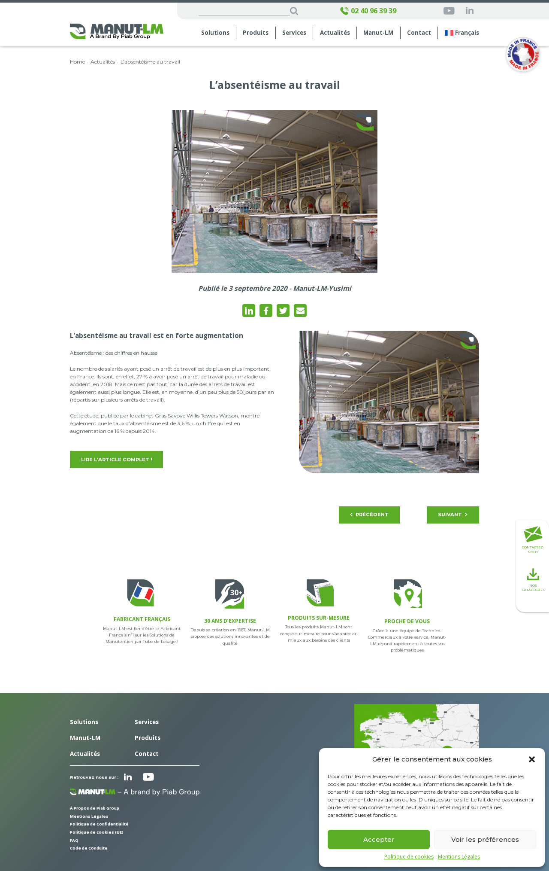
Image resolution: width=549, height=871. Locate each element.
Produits (255, 33)
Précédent (372, 515)
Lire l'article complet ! (116, 460)
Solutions (215, 33)
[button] (532, 759)
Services (147, 722)
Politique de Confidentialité (99, 824)
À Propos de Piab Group (94, 808)
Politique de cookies (409, 856)
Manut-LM (85, 738)
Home (77, 61)
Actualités (335, 33)
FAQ (74, 840)
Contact (419, 33)
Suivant (450, 515)
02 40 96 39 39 (373, 10)
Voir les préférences (485, 839)
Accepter (379, 839)
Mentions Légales (459, 856)
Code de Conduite (89, 848)
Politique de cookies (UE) (97, 832)
